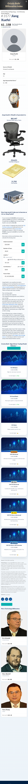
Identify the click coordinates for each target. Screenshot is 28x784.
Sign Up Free (7, 604)
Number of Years (7, 248)
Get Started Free (14, 348)
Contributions (7, 266)
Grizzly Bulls (18, 228)
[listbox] (16, 259)
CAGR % (6, 255)
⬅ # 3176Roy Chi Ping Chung (8, 11)
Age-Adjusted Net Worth (9, 80)
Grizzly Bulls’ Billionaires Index (9, 304)
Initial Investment (8, 241)
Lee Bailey (8, 594)
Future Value (6, 273)
